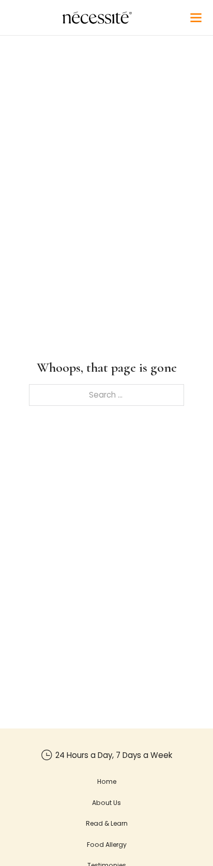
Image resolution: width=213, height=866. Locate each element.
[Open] (196, 17)
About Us (106, 802)
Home (106, 781)
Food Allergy (107, 844)
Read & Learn (107, 823)
